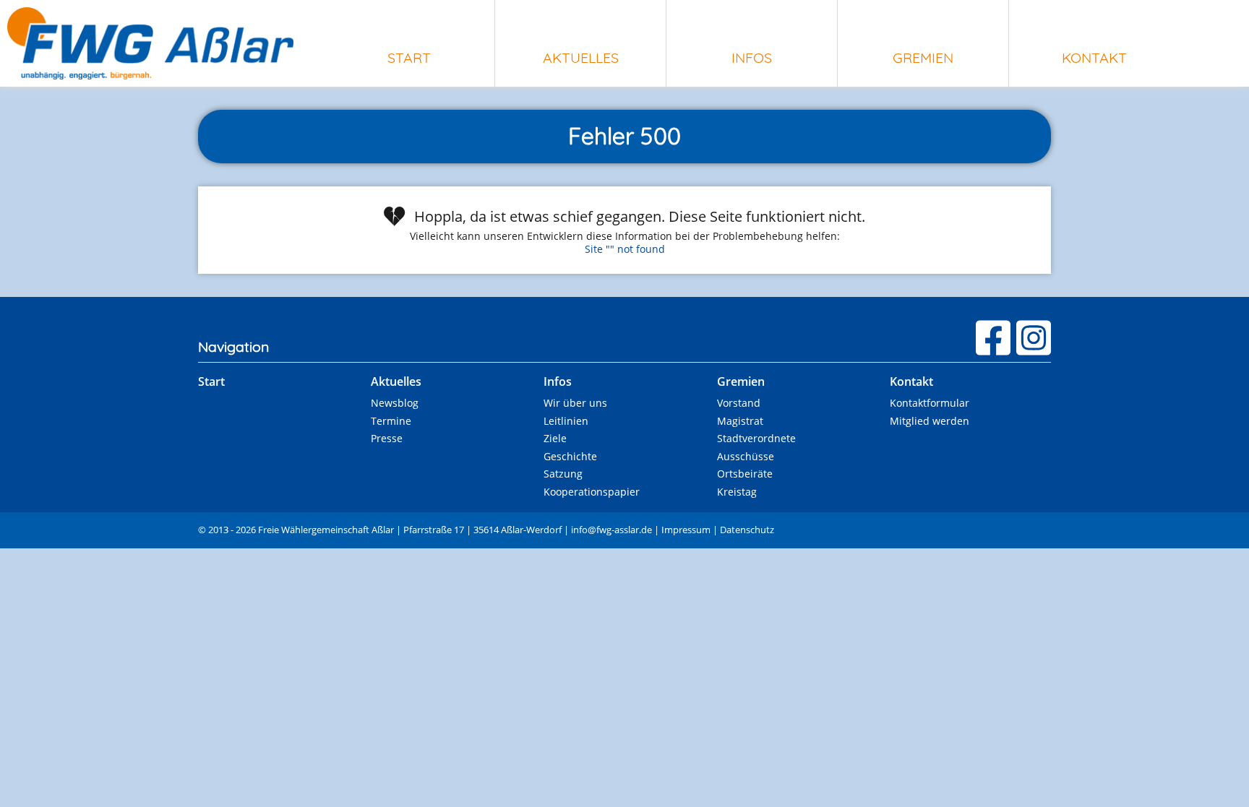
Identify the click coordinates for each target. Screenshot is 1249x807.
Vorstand (738, 403)
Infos (751, 57)
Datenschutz (747, 529)
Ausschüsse (745, 456)
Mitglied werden (929, 421)
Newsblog (395, 403)
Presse (387, 438)
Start (409, 57)
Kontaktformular (929, 403)
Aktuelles (581, 57)
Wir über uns (575, 403)
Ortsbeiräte (745, 473)
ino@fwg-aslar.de (611, 529)
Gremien (923, 57)
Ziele (555, 438)
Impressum (686, 529)
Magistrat (740, 421)
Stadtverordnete (756, 438)
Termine (391, 421)
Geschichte (570, 456)
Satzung (563, 473)
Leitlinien (566, 421)
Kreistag (737, 492)
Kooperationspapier (592, 492)
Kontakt (1094, 57)
